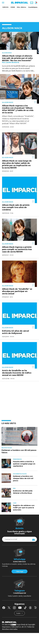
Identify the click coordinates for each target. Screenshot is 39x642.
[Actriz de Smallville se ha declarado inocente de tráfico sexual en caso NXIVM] (19, 355)
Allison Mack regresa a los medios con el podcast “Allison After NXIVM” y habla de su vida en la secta (17, 109)
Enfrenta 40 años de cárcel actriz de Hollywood (15, 332)
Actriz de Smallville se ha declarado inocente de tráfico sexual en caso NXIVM (16, 372)
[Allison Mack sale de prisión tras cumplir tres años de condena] (19, 190)
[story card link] (19, 43)
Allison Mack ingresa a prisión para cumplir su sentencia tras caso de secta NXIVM (17, 249)
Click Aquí (19, 571)
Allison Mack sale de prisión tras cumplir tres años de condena (16, 207)
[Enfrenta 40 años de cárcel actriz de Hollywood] (19, 315)
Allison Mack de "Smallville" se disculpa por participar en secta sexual (17, 291)
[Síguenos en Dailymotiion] (35, 607)
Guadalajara (32, 7)
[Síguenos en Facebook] (3, 607)
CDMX (13, 7)
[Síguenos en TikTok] (25, 607)
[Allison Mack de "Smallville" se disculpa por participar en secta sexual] (19, 273)
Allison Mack (7, 52)
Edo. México (21, 7)
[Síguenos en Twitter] (9, 607)
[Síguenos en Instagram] (14, 607)
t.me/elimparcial (19, 593)
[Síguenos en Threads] (30, 607)
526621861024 (19, 561)
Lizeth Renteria (12, 62)
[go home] (19, 622)
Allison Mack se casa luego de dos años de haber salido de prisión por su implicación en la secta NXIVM (17, 164)
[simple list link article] (19, 437)
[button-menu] (3, 2)
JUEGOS (5, 7)
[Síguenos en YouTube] (20, 607)
